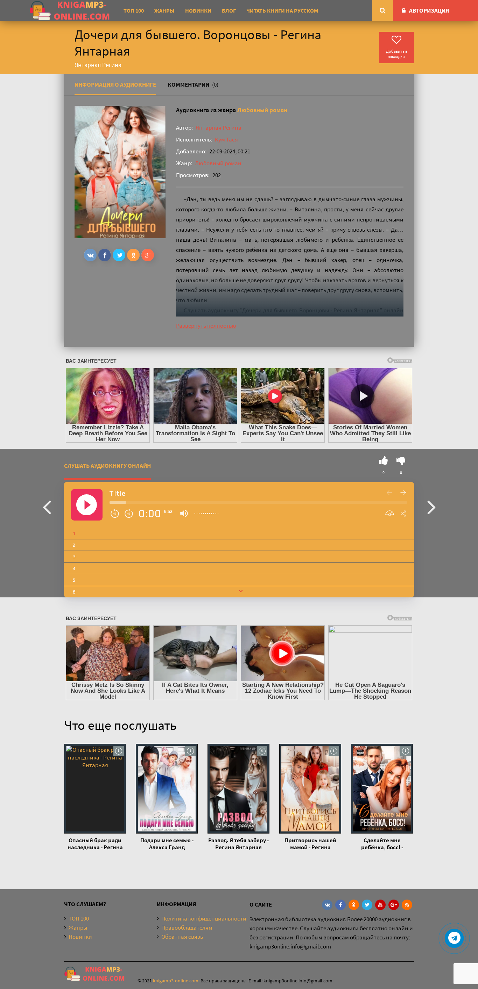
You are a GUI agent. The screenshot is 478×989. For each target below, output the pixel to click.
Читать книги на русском (282, 10)
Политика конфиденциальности (203, 918)
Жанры (164, 10)
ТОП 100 (134, 10)
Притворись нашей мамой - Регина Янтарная (310, 844)
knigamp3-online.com (175, 980)
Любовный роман (262, 110)
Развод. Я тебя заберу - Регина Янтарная (238, 844)
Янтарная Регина (218, 127)
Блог (229, 10)
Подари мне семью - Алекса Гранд (167, 844)
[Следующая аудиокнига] (431, 506)
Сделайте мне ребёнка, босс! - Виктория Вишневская (382, 844)
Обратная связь (182, 936)
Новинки (198, 10)
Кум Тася (226, 139)
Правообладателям (186, 927)
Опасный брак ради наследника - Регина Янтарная (95, 844)
